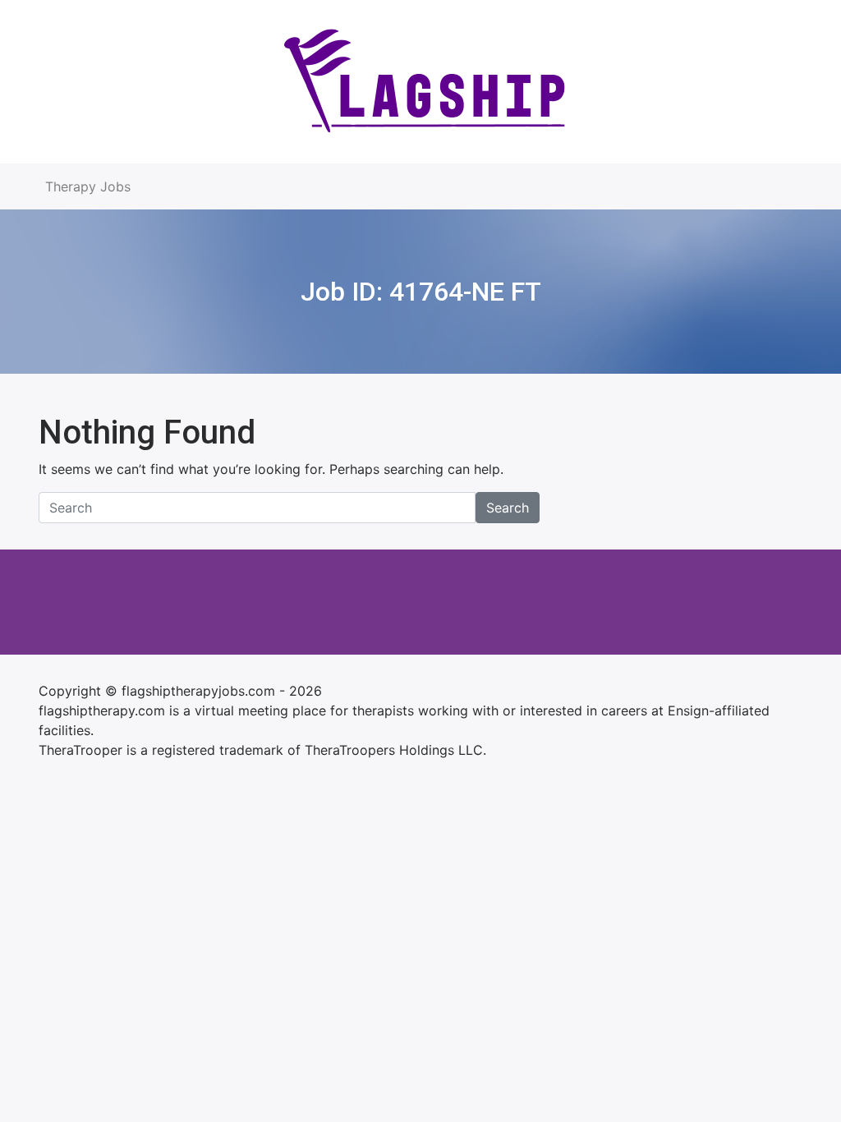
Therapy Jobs (88, 186)
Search (507, 507)
